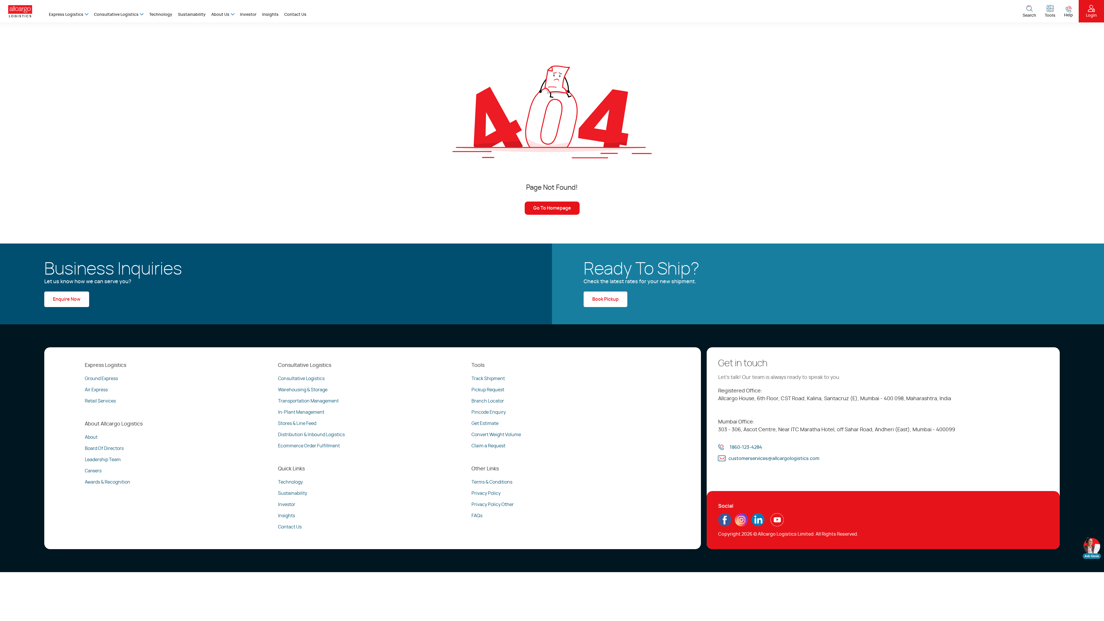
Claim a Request (488, 446)
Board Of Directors (104, 448)
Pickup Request (487, 390)
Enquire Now (66, 299)
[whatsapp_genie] (1092, 548)
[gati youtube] (777, 524)
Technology (160, 15)
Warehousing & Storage (302, 390)
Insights (270, 15)
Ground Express (101, 378)
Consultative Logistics (116, 15)
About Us (220, 15)
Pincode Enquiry (488, 412)
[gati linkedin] (758, 524)
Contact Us (295, 15)
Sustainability (192, 15)
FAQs (476, 515)
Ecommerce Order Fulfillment (309, 446)
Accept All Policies (515, 600)
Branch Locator (487, 401)
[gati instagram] (741, 519)
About (91, 437)
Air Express (96, 390)
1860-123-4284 (746, 447)
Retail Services (100, 401)
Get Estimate (485, 423)
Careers (93, 471)
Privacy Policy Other (492, 504)
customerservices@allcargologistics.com (774, 458)
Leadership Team (103, 459)
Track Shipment (488, 378)
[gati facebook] (724, 524)
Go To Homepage (552, 208)
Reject (422, 600)
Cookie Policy (96, 605)
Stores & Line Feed (297, 423)
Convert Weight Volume (496, 434)
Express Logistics (66, 15)
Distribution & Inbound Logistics (311, 434)
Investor (248, 15)
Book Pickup (605, 299)
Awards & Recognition (107, 482)
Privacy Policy (486, 493)
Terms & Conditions (491, 482)
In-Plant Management (301, 412)
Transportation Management (308, 401)
